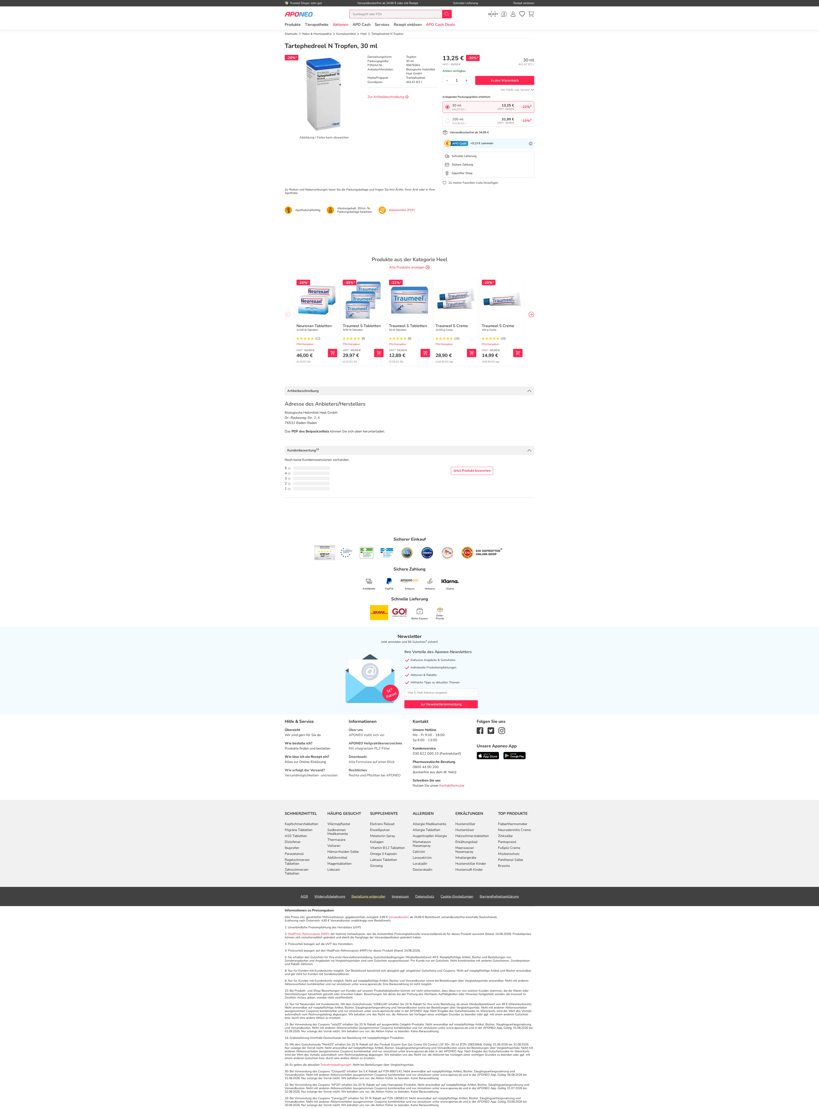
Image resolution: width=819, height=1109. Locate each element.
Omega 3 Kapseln (383, 853)
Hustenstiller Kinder (470, 863)
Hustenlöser (464, 830)
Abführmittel (337, 857)
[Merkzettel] (522, 14)
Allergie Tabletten (426, 830)
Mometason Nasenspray (422, 844)
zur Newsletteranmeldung (441, 704)
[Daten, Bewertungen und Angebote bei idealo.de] (427, 553)
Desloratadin (422, 869)
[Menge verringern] (447, 80)
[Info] (531, 143)
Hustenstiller (465, 824)
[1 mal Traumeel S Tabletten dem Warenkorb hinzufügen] (378, 353)
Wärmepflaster (338, 824)
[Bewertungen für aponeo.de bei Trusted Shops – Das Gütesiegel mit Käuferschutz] (324, 552)
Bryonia (504, 865)
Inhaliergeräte (465, 857)
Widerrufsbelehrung (329, 896)
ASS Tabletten (296, 836)
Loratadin (420, 863)
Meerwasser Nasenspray (464, 850)
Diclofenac (293, 842)
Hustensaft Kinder (469, 869)
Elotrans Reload (382, 824)
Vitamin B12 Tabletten (387, 848)
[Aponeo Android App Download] (514, 755)
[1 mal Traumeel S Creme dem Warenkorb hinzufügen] (471, 353)
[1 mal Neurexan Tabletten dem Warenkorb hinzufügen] (332, 353)
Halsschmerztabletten (472, 836)
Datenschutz (424, 896)
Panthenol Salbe (510, 859)
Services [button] (382, 24)
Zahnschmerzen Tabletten (296, 871)
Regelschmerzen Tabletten (297, 861)
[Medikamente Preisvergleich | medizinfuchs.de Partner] (447, 553)
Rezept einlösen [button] (408, 24)
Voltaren (333, 845)
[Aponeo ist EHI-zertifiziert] (346, 553)
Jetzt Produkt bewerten (472, 470)
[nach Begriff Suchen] (447, 14)
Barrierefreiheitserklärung (499, 896)
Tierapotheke (316, 24)
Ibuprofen (292, 848)
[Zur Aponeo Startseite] (299, 14)
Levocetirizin (422, 857)
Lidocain (333, 869)
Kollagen (376, 842)
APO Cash (361, 24)
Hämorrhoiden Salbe (343, 851)
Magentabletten (339, 863)
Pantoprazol (507, 842)
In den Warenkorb (505, 80)
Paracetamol (294, 853)
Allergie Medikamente (429, 824)
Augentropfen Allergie (430, 836)
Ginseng (376, 865)
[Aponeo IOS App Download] (488, 755)
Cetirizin (419, 851)
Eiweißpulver (380, 830)
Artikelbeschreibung (303, 391)
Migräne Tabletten (298, 830)
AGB (304, 896)
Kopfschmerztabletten (301, 824)
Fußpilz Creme (509, 848)
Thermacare (336, 839)
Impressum (400, 896)
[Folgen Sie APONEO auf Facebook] (480, 730)
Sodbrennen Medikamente (337, 832)
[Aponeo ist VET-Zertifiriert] (387, 553)
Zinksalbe (505, 836)
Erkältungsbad (466, 842)
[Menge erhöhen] (466, 80)
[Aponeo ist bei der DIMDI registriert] (366, 553)
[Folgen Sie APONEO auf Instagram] (501, 730)
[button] (340, 24)
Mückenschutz (509, 853)
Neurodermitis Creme (514, 830)
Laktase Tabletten (383, 859)
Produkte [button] (293, 24)
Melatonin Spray (382, 836)
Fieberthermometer (512, 824)
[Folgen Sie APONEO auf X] (491, 730)
